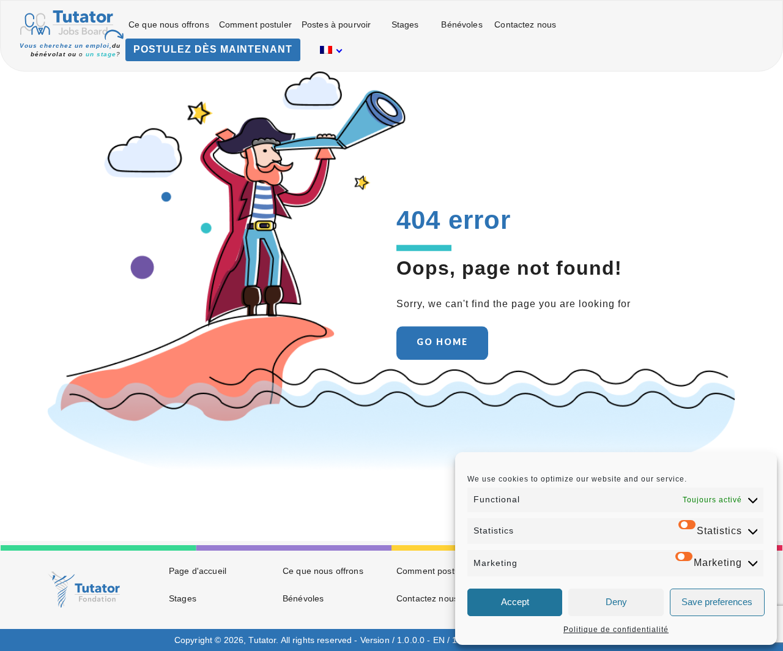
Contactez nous (525, 24)
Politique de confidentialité (616, 629)
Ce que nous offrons (168, 24)
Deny (616, 602)
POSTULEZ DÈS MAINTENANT (212, 49)
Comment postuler (255, 24)
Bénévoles (461, 24)
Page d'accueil (197, 571)
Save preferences (716, 602)
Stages (405, 24)
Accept (515, 602)
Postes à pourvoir (336, 24)
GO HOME (442, 342)
